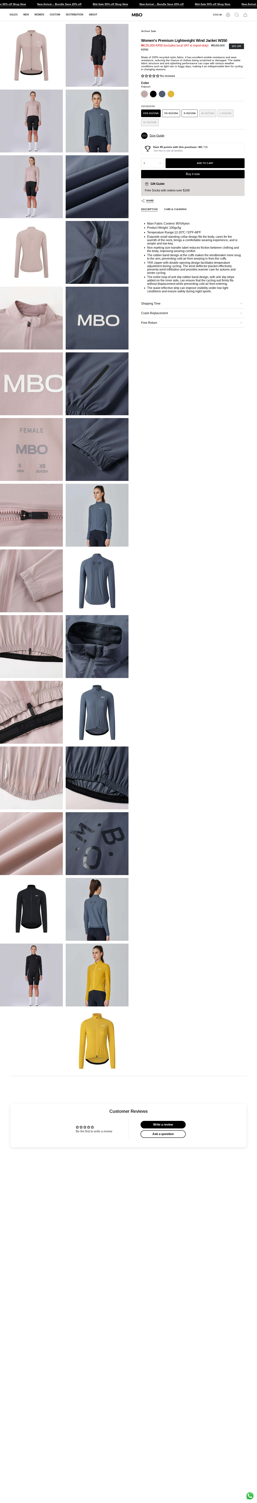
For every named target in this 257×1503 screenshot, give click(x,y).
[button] (26, 14)
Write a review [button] (163, 1124)
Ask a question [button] (163, 1134)
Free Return (149, 322)
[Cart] (245, 15)
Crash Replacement (154, 313)
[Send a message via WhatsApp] (250, 1496)
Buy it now (193, 174)
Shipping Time (150, 303)
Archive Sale (148, 31)
